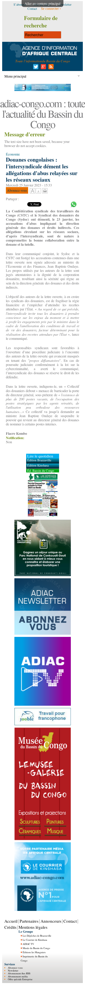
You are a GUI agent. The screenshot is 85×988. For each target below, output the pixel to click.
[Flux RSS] (50, 67)
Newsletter (13, 970)
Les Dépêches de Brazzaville (37, 935)
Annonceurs (51, 921)
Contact (70, 921)
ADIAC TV (28, 944)
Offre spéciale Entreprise (20, 979)
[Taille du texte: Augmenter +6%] (32, 191)
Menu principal (15, 76)
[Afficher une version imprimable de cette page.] (44, 190)
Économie (13, 154)
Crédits (10, 927)
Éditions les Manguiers (34, 952)
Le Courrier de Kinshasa (35, 939)
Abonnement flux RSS (19, 973)
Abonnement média (18, 976)
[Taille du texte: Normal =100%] (38, 191)
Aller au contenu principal (42, 3)
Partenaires (29, 921)
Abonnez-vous (15, 967)
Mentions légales (33, 927)
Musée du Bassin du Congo (36, 948)
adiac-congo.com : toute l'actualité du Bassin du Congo (42, 113)
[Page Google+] (42, 67)
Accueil (10, 921)
